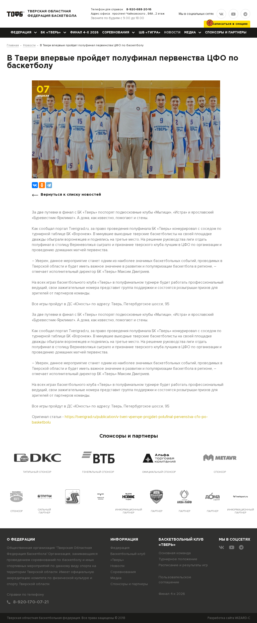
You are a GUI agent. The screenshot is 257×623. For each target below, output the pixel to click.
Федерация (21, 32)
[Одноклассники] (42, 185)
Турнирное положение (178, 559)
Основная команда (175, 553)
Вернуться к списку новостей (71, 194)
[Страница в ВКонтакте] (221, 14)
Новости (172, 32)
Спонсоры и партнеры (225, 32)
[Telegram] (49, 185)
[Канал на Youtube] (233, 14)
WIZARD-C (242, 618)
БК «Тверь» (51, 32)
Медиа (190, 32)
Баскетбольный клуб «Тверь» (127, 557)
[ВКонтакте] (35, 185)
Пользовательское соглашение (175, 579)
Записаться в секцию (230, 24)
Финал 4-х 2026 (84, 32)
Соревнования (115, 32)
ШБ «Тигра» (149, 32)
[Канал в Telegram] (245, 14)
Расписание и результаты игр (183, 565)
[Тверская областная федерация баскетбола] (15, 13)
